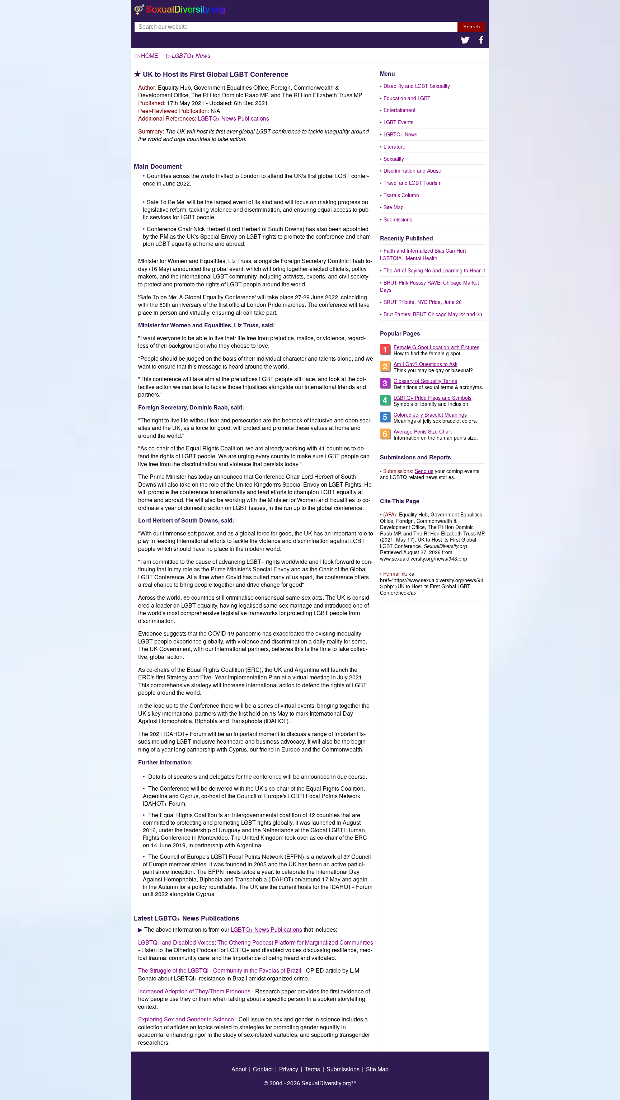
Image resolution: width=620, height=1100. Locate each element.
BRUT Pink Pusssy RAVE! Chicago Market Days (429, 286)
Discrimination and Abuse (412, 170)
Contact (263, 1069)
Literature (394, 146)
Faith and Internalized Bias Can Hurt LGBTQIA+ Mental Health (423, 254)
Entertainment (399, 109)
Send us (424, 470)
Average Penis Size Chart (423, 431)
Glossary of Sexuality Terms (425, 380)
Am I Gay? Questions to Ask (425, 364)
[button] (465, 41)
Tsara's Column (401, 194)
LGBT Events (398, 122)
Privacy (288, 1069)
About (238, 1069)
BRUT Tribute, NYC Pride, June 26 (423, 301)
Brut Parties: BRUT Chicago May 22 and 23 (433, 314)
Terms (312, 1069)
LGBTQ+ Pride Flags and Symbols (432, 397)
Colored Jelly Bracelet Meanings (430, 414)
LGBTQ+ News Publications (233, 118)
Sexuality (394, 158)
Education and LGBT (407, 98)
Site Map (394, 207)
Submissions (398, 219)
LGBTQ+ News (400, 134)
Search (471, 26)
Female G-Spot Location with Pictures (436, 347)
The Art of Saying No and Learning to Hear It (434, 270)
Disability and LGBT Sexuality (417, 85)
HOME (149, 55)
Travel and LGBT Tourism (413, 182)
